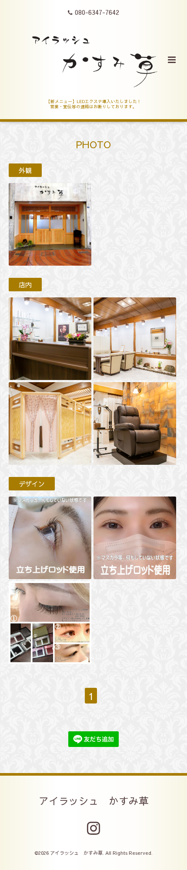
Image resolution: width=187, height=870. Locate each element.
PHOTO (93, 143)
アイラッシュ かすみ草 (94, 800)
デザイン (32, 483)
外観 (25, 170)
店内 (25, 284)
